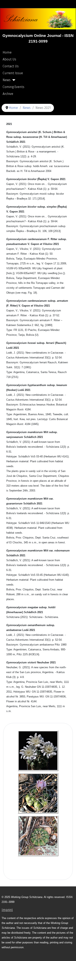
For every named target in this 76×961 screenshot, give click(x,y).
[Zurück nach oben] (69, 953)
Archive (8, 94)
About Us (9, 59)
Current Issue (13, 73)
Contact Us (11, 66)
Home (7, 52)
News (7, 80)
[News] (13, 80)
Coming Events (13, 87)
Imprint (7, 910)
